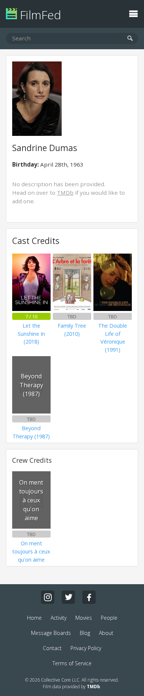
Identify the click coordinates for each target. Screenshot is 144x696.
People (109, 617)
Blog (85, 632)
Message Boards (51, 632)
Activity (58, 617)
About (106, 632)
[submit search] (130, 38)
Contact (52, 648)
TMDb (65, 192)
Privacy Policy (86, 648)
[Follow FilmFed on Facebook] (89, 597)
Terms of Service (72, 663)
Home (34, 617)
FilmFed (39, 15)
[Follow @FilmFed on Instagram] (47, 597)
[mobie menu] (133, 13)
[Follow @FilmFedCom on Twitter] (68, 597)
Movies (83, 617)
